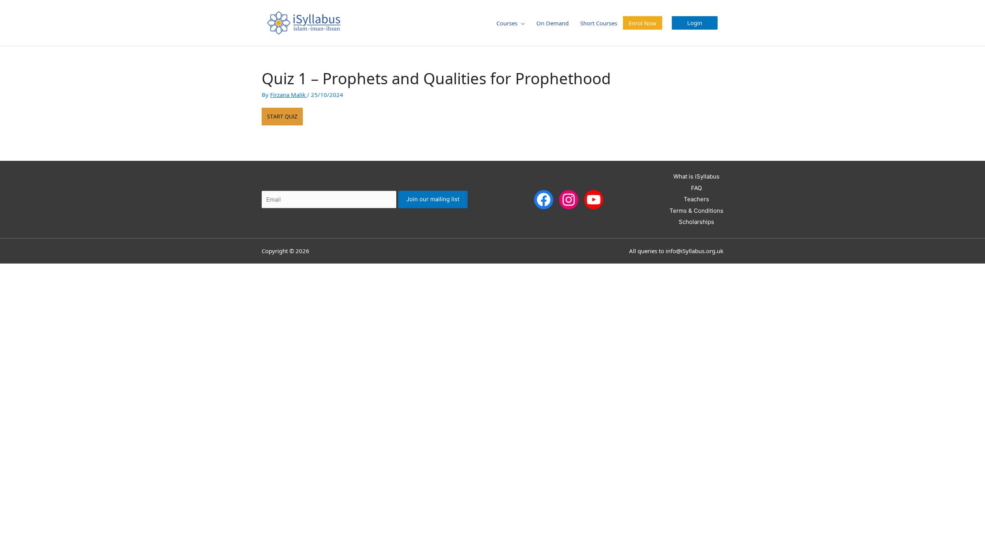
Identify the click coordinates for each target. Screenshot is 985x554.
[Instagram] (568, 199)
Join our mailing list (432, 199)
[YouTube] (593, 199)
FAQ (696, 188)
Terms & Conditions (696, 210)
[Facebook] (543, 199)
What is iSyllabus (696, 176)
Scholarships (696, 221)
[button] (695, 23)
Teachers (696, 199)
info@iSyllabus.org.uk (694, 251)
